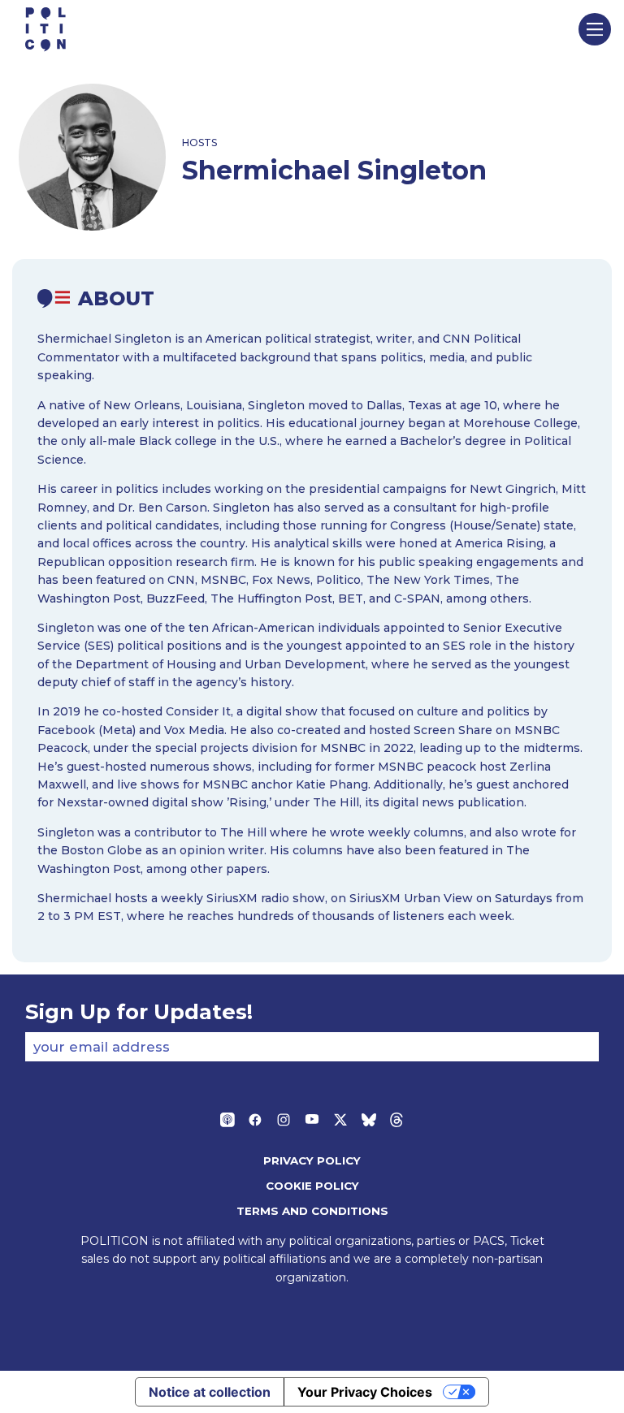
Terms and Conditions (312, 1210)
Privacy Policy (312, 1160)
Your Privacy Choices (364, 1392)
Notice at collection (210, 1392)
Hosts (199, 142)
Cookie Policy (312, 1185)
